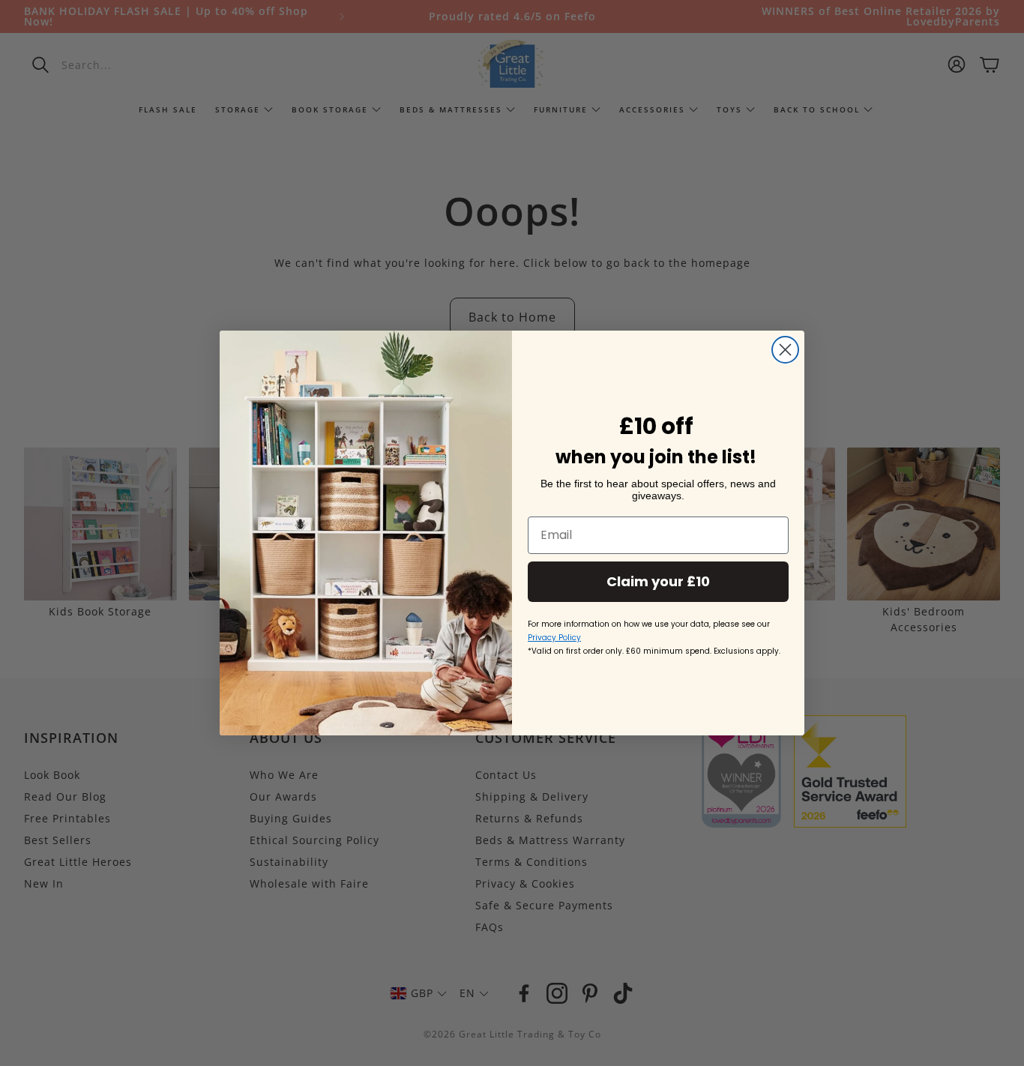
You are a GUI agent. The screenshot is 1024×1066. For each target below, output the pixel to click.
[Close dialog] (785, 350)
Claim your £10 (658, 581)
